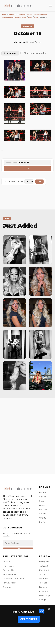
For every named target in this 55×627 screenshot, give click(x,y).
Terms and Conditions (13, 578)
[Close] (49, 609)
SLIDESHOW (11, 53)
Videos (42, 497)
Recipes (43, 509)
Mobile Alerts (9, 574)
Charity (42, 518)
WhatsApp (44, 595)
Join (18, 548)
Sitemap (7, 587)
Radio (42, 522)
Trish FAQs (8, 566)
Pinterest (43, 591)
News (42, 505)
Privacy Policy (9, 583)
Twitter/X (43, 566)
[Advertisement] (27, 435)
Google (42, 599)
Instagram (44, 561)
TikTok (42, 574)
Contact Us (8, 570)
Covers (42, 513)
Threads (43, 583)
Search (6, 561)
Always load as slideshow (35, 53)
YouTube (43, 578)
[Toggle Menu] (50, 5)
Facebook (44, 570)
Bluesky (43, 587)
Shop (41, 501)
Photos (42, 492)
